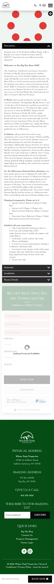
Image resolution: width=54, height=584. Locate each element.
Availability (9, 274)
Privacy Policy (24, 567)
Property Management (27, 539)
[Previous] (2, 26)
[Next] (52, 26)
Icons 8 (45, 567)
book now (39, 579)
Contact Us (27, 535)
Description (9, 46)
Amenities (9, 268)
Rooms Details (11, 280)
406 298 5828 (27, 496)
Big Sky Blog (27, 532)
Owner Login (27, 543)
